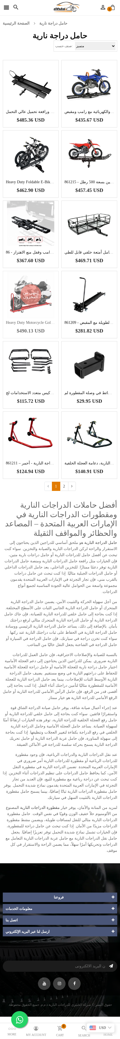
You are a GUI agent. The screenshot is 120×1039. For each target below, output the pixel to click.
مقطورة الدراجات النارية (40, 808)
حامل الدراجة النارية (100, 543)
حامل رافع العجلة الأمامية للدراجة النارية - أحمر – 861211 (53, 463)
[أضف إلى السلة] (39, 101)
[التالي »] (72, 486)
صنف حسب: (64, 46)
